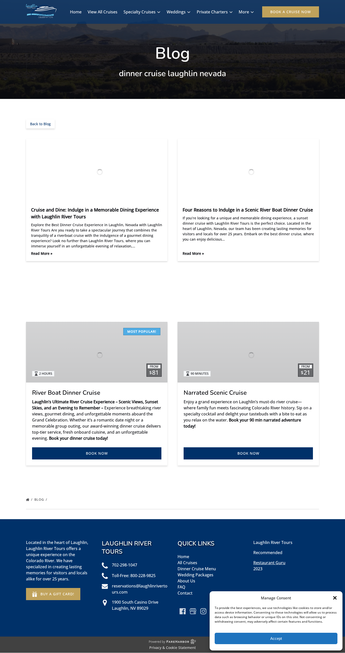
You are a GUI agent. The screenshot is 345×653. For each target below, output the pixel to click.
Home (76, 12)
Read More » (41, 253)
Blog (39, 499)
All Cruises (187, 562)
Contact (185, 593)
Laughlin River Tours (272, 542)
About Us (186, 581)
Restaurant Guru (269, 562)
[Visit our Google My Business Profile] (193, 611)
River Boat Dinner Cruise (66, 393)
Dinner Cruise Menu (197, 569)
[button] (334, 597)
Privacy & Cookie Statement (172, 647)
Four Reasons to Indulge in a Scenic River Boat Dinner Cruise (248, 210)
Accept (276, 638)
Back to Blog (40, 123)
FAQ (181, 587)
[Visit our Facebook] (183, 611)
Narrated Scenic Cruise (215, 393)
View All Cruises (102, 12)
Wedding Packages (195, 575)
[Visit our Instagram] (203, 611)
